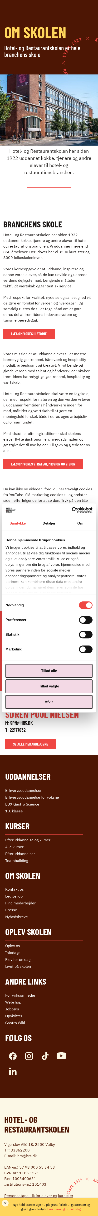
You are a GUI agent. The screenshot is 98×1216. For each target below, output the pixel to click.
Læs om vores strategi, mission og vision (43, 464)
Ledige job (14, 896)
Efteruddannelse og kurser (27, 840)
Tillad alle (49, 671)
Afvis (49, 702)
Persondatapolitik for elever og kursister (38, 1195)
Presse (11, 909)
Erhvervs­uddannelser (23, 790)
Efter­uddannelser (20, 853)
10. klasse (14, 811)
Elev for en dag (17, 959)
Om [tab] (80, 523)
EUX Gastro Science (22, 804)
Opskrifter (13, 1015)
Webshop (13, 1002)
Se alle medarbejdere (30, 744)
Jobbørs (12, 1009)
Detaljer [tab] (49, 523)
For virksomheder (20, 995)
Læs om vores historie (29, 333)
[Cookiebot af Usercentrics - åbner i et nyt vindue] (72, 510)
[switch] (86, 620)
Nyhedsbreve (16, 916)
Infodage (12, 952)
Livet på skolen (18, 966)
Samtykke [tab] (18, 523)
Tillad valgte (49, 686)
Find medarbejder (20, 903)
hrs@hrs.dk (27, 1155)
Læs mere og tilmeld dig (64, 1209)
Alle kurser (14, 846)
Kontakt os (14, 889)
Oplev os (12, 945)
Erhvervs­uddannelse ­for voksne (32, 797)
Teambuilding (16, 860)
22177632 (18, 730)
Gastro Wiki (15, 1022)
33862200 (20, 1150)
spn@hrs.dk (21, 723)
